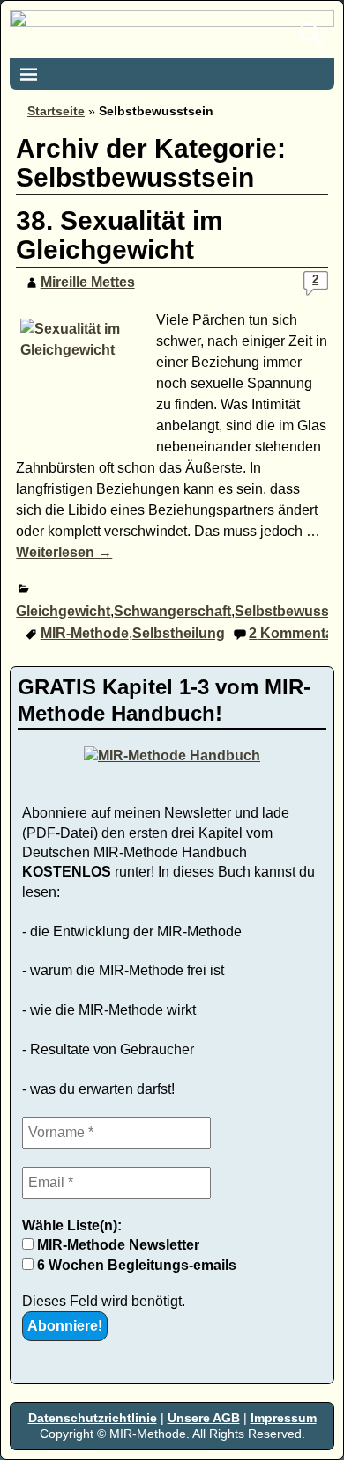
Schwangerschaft (172, 611)
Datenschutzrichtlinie (92, 1418)
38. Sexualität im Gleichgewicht (119, 235)
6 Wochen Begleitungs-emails (135, 1265)
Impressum (284, 1418)
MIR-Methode (85, 633)
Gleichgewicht (63, 611)
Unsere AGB (204, 1418)
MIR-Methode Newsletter (116, 1244)
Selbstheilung (178, 633)
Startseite (56, 111)
